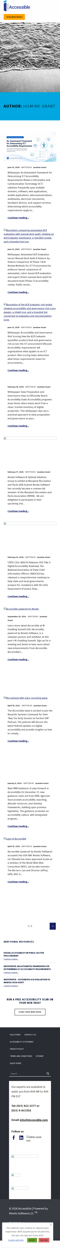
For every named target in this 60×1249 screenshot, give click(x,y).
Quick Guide (15, 1063)
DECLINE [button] (44, 1240)
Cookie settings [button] (16, 1240)
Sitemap (40, 1056)
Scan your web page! (30, 1012)
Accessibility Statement (22, 1041)
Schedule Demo (14, 17)
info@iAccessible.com (34, 1120)
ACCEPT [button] (32, 1240)
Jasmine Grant (39, 167)
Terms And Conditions (21, 1056)
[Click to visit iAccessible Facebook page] (13, 1137)
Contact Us (30, 1034)
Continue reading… (18, 217)
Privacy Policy (17, 1049)
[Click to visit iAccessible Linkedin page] (21, 1137)
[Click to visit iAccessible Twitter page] (36, 1138)
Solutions (15, 1034)
